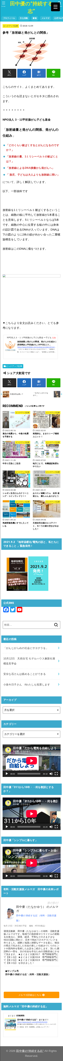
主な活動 (24, 18)
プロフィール (9, 18)
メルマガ (45, 18)
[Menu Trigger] (55, 6)
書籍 (35, 18)
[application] (32, 760)
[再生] (6, 773)
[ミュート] (51, 773)
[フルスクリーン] (56, 773)
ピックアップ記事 (10, 26)
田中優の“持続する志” (31, 7)
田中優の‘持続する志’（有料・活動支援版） (36, 918)
